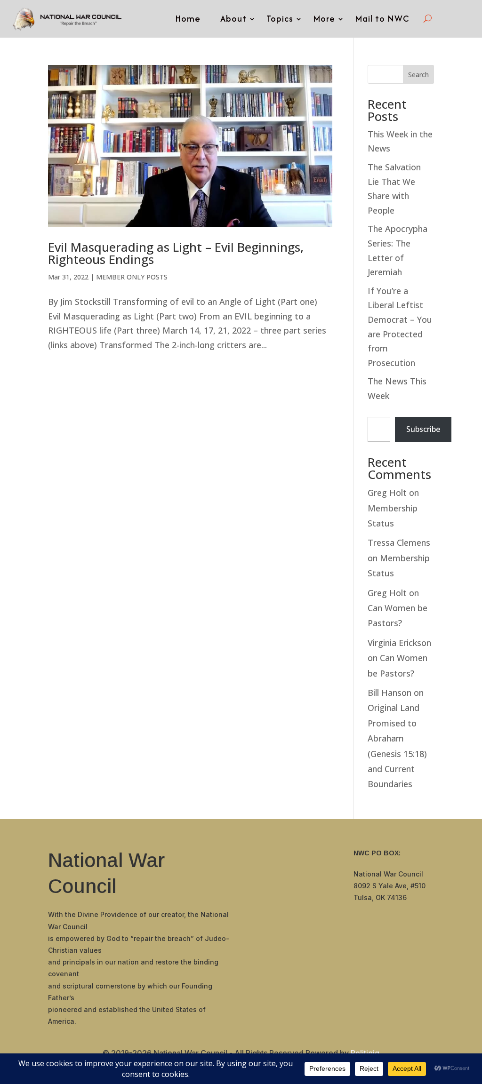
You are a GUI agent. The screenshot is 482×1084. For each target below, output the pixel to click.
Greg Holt (387, 492)
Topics (279, 18)
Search (418, 74)
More (324, 18)
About (233, 18)
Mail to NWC (382, 18)
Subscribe (423, 429)
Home (188, 18)
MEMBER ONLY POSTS (132, 276)
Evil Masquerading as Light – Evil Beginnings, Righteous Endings (176, 253)
